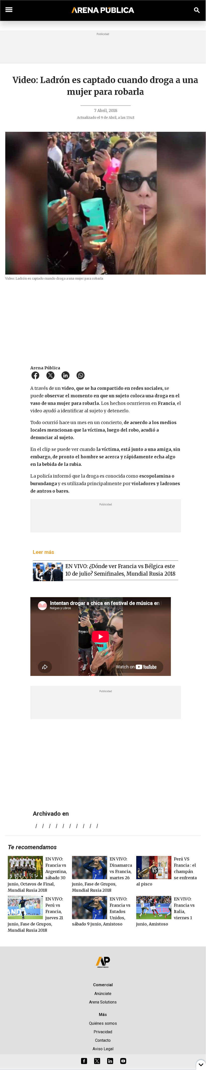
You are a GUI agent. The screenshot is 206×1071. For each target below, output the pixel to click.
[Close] (133, 497)
